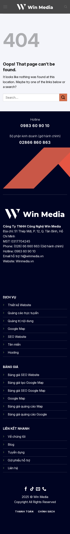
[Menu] (5, 6)
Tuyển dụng (16, 452)
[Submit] (63, 97)
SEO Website (17, 337)
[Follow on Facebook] (26, 489)
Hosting (13, 352)
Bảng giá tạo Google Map (26, 383)
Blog (11, 444)
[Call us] (44, 489)
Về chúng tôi (16, 436)
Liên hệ (13, 468)
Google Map (16, 329)
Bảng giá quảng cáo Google (27, 414)
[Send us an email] (38, 489)
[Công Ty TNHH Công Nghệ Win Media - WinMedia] (35, 6)
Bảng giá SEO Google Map (26, 391)
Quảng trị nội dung (20, 321)
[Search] (65, 7)
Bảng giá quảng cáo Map (25, 406)
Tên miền (14, 344)
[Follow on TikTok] (32, 489)
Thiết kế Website (19, 305)
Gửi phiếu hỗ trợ (19, 460)
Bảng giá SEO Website (23, 375)
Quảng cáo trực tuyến (23, 313)
